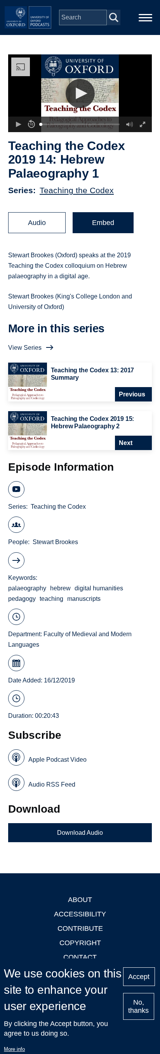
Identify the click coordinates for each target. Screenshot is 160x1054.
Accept (139, 977)
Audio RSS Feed (51, 784)
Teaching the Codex (77, 190)
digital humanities (99, 588)
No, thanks (138, 1006)
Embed (103, 223)
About (80, 900)
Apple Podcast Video (57, 759)
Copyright (80, 943)
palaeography (27, 588)
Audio (37, 223)
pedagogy (22, 598)
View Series (25, 347)
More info (14, 1049)
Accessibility (80, 914)
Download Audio (80, 832)
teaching (51, 598)
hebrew (60, 588)
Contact (80, 957)
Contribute (80, 928)
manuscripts (84, 598)
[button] (80, 93)
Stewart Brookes (55, 542)
